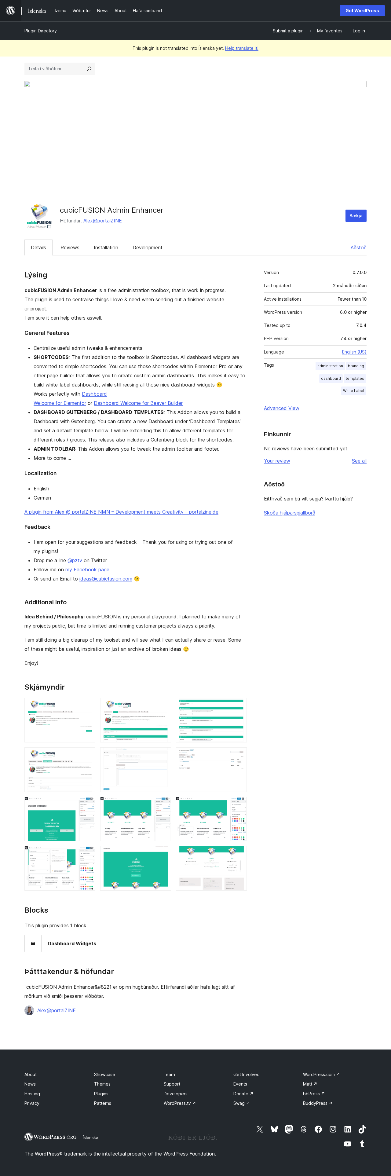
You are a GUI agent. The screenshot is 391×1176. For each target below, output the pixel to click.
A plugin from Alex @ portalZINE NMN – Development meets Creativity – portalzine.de (121, 512)
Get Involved (246, 1074)
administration (330, 366)
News (30, 1083)
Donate (243, 1093)
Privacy (31, 1103)
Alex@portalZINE (102, 221)
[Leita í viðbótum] (89, 69)
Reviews (69, 247)
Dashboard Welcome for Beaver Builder (138, 403)
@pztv (75, 560)
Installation (106, 247)
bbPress (314, 1093)
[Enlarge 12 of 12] (239, 854)
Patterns (102, 1103)
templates (355, 378)
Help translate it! (241, 48)
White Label (353, 390)
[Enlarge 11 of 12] (163, 854)
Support (172, 1083)
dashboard (331, 378)
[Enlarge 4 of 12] (87, 756)
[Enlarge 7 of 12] (87, 805)
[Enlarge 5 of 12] (163, 756)
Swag (241, 1103)
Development (148, 247)
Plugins (101, 1093)
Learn (169, 1074)
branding (356, 366)
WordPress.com (321, 1074)
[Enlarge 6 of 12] (239, 756)
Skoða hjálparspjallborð (289, 513)
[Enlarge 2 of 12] (163, 706)
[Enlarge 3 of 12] (239, 706)
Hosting (32, 1093)
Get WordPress (362, 10)
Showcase (104, 1074)
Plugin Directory (40, 30)
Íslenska (90, 1137)
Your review (277, 461)
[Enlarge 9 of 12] (239, 805)
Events (240, 1083)
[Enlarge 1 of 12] (87, 706)
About (30, 1074)
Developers (176, 1093)
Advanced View (281, 408)
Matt (310, 1083)
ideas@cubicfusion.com (105, 579)
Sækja (356, 215)
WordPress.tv (180, 1103)
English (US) (354, 351)
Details (38, 247)
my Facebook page (87, 569)
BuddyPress (318, 1103)
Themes (102, 1083)
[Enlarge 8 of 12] (163, 805)
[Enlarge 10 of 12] (87, 854)
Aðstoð (359, 247)
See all (359, 461)
